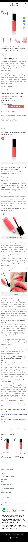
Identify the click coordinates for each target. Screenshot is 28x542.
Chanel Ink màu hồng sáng (9, 115)
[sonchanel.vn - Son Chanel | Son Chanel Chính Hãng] (14, 4)
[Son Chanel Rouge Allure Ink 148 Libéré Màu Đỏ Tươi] (7, 444)
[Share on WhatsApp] (2, 120)
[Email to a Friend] (10, 120)
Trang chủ (4, 46)
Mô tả (2, 126)
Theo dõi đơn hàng (6, 484)
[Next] (27, 448)
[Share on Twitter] (7, 120)
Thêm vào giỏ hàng (16, 106)
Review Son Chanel (6, 502)
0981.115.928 (8, 104)
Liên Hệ (3, 473)
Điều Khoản (4, 479)
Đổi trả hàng (4, 482)
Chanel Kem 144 (19, 115)
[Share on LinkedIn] (15, 120)
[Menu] (2, 4)
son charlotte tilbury (6, 492)
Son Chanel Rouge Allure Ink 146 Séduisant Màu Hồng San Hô (20, 455)
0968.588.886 (8, 98)
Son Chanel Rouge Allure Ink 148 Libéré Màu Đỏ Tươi (6, 455)
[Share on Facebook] (5, 120)
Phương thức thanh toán (7, 476)
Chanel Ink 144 (14, 114)
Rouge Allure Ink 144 (14, 117)
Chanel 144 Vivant (7, 114)
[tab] (14, 126)
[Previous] (3, 23)
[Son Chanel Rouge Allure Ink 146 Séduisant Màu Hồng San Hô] (21, 444)
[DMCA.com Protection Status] (14, 537)
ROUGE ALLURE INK (17, 46)
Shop (9, 46)
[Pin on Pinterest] (13, 120)
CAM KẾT (3, 128)
